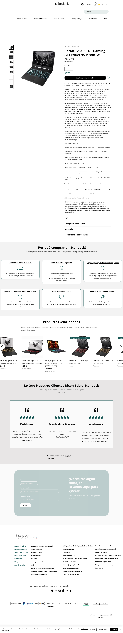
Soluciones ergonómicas (101, 562)
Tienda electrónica (20, 553)
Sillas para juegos (36, 553)
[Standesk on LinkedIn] (67, 591)
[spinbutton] (69, 69)
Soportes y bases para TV (101, 547)
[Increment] (72, 69)
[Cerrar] (121, 629)
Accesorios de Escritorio (68, 569)
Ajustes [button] (92, 630)
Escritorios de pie (36, 550)
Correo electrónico (26, 488)
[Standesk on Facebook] (70, 591)
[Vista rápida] (32, 348)
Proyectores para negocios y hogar (101, 559)
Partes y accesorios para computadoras (36, 572)
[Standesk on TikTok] (63, 591)
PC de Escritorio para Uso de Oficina (68, 559)
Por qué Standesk (20, 550)
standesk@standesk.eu (100, 604)
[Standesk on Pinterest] (52, 591)
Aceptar (114, 630)
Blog (15, 563)
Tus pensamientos (25, 496)
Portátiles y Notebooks (68, 562)
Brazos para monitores (36, 563)
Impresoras (99, 569)
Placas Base (66, 553)
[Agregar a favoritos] (109, 79)
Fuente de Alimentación (68, 575)
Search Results (19, 566)
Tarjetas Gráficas (68, 550)
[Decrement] (66, 69)
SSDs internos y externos (36, 575)
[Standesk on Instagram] (56, 591)
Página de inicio (20, 547)
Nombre (23, 480)
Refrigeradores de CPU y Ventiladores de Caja (68, 547)
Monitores (34, 559)
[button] (95, 3)
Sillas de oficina (36, 556)
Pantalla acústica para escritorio (101, 550)
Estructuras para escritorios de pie (36, 547)
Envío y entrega (20, 556)
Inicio (11, 42)
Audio (32, 566)
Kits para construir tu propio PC (101, 565)
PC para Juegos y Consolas (68, 566)
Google (67, 456)
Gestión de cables (101, 553)
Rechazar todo (102, 630)
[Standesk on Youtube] (59, 591)
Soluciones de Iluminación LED (68, 572)
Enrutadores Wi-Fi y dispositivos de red (101, 556)
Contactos (18, 559)
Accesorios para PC (68, 556)
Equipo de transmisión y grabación (36, 569)
